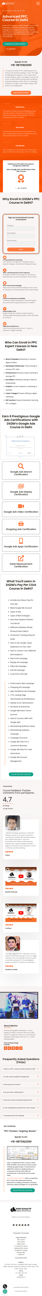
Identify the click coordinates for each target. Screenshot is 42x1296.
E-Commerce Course (21, 1246)
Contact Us (21, 1254)
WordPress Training (21, 1250)
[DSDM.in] (8, 3)
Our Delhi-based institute (15, 1178)
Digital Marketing (21, 1237)
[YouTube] (22, 1225)
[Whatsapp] (5, 1291)
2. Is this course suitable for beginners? (16, 1077)
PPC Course (21, 1242)
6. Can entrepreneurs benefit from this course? (19, 1108)
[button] (21, 1069)
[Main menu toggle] (38, 3)
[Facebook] (14, 1225)
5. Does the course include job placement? (17, 1100)
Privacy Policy (21, 1252)
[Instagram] (25, 1225)
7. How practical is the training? (13, 1116)
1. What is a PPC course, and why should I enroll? (19, 1069)
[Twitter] (16, 1225)
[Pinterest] (19, 1225)
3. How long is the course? (12, 1084)
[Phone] (5, 1286)
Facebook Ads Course (21, 1248)
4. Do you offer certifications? (13, 1092)
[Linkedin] (28, 1225)
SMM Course (21, 1244)
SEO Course (21, 1240)
